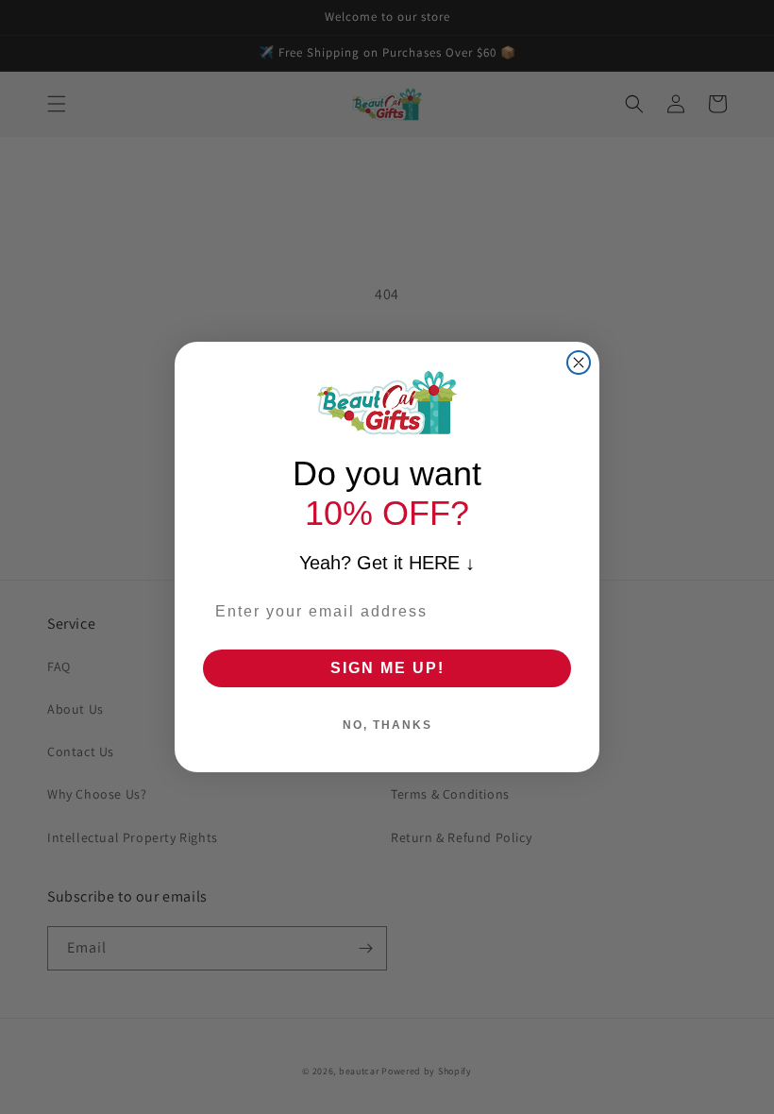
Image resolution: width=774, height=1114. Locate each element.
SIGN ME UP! (387, 668)
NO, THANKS (387, 725)
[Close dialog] (578, 362)
